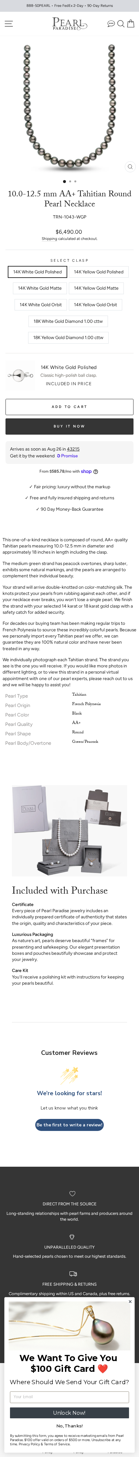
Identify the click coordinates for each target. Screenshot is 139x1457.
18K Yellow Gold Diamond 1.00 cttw (68, 337)
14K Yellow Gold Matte (96, 288)
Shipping (49, 238)
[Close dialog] (130, 1302)
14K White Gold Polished (37, 271)
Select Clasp (69, 260)
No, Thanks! (69, 1426)
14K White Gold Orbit (41, 304)
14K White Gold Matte (40, 288)
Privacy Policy (29, 1444)
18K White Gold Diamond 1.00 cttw (68, 321)
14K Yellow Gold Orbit (95, 304)
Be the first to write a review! (69, 1125)
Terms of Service (57, 1444)
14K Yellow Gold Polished (98, 271)
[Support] (111, 23)
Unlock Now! (69, 1413)
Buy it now (70, 426)
